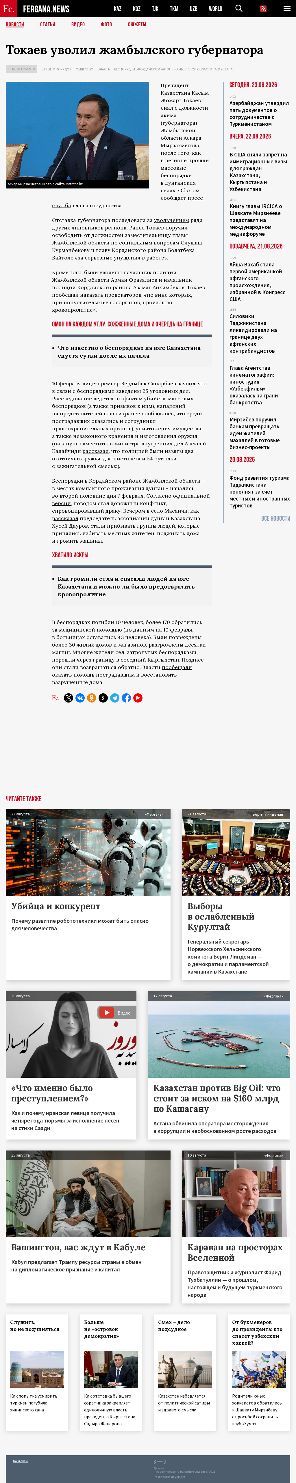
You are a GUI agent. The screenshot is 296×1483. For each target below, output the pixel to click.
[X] (68, 698)
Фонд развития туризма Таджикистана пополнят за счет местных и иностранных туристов (260, 491)
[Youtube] (138, 698)
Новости (15, 24)
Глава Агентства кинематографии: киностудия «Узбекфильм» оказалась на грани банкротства (254, 385)
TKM (174, 8)
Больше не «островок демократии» (101, 1329)
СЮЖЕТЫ (137, 24)
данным (143, 629)
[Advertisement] (148, 752)
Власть (104, 69)
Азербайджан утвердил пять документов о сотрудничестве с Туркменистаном (259, 113)
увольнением (171, 220)
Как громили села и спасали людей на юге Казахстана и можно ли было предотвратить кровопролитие (126, 586)
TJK (155, 8)
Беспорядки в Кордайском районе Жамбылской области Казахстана (173, 69)
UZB (193, 8)
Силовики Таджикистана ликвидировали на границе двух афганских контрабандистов (253, 333)
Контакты (20, 1461)
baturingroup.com (192, 1471)
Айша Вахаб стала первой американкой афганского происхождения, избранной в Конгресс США (257, 281)
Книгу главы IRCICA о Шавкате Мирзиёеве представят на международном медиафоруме (256, 220)
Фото (106, 24)
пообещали (177, 667)
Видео (78, 24)
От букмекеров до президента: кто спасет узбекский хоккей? (257, 1332)
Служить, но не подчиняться (35, 1325)
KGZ (136, 8)
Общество (84, 69)
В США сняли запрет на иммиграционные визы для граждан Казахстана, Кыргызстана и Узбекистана (258, 172)
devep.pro (178, 1476)
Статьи (48, 24)
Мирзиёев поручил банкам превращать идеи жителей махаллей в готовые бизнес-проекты (255, 433)
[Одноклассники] (91, 698)
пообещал (65, 295)
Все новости (275, 518)
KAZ (117, 8)
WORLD (215, 8)
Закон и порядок (56, 69)
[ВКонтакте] (80, 698)
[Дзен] (103, 698)
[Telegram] (114, 698)
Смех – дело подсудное (174, 1325)
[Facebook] (126, 698)
